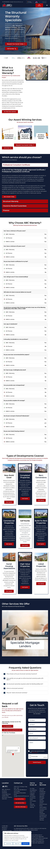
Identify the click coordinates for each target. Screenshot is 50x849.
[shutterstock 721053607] (9, 126)
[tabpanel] (25, 183)
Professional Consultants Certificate (42, 793)
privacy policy (34, 752)
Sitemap (32, 807)
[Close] (18, 748)
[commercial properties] (9, 510)
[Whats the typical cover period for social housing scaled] (9, 464)
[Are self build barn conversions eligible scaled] (25, 553)
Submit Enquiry (37, 762)
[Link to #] (47, 5)
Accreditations (33, 790)
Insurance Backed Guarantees (42, 812)
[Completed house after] (25, 464)
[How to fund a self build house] (41, 510)
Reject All (17, 843)
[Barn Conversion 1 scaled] (41, 464)
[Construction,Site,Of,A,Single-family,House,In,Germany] (25, 126)
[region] (17, 838)
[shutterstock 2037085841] (41, 126)
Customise (8, 843)
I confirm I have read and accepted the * (37, 751)
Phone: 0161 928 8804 (19, 789)
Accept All (25, 843)
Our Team (32, 788)
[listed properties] (41, 553)
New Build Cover (9, 476)
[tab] (25, 165)
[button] (3, 633)
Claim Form (32, 791)
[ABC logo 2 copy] (7, 4)
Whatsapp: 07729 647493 (20, 792)
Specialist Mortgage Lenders (42, 798)
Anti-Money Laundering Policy (32, 798)
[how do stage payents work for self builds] (25, 510)
